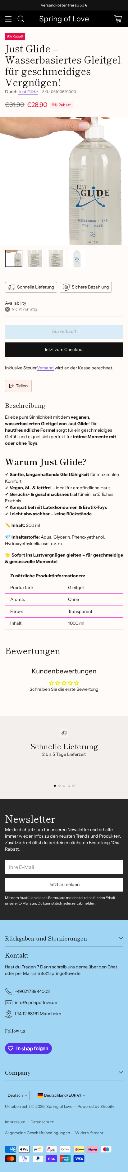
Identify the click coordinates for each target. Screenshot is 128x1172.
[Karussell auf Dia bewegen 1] (55, 786)
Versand (45, 368)
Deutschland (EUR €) (62, 1095)
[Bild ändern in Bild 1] (13, 258)
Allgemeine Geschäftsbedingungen (37, 1132)
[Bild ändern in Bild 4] (77, 258)
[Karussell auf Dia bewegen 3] (64, 786)
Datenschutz (42, 1122)
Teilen (22, 386)
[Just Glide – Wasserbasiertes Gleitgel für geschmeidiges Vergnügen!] (64, 181)
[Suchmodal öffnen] (20, 18)
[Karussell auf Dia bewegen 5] (73, 786)
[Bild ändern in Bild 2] (34, 258)
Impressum (15, 1122)
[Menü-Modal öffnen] (8, 18)
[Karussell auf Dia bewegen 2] (59, 786)
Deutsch (15, 1095)
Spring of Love (59, 1106)
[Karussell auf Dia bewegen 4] (69, 786)
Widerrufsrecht (89, 1132)
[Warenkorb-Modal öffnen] (118, 18)
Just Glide (28, 92)
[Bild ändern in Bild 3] (56, 258)
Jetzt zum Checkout (64, 349)
